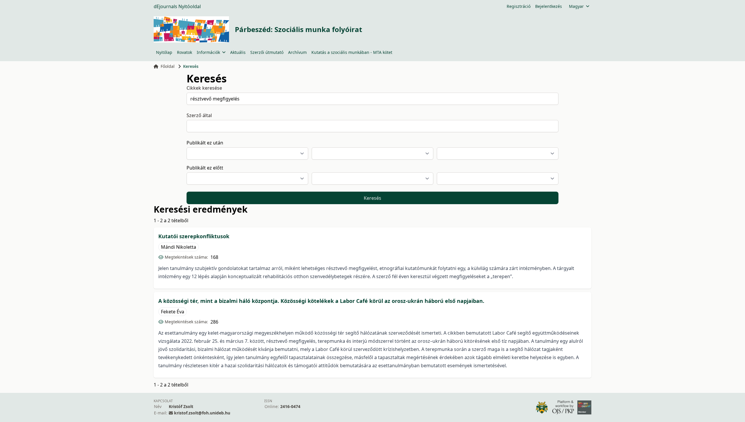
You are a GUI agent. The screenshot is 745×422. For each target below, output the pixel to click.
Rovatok (184, 52)
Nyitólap (164, 52)
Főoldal (168, 66)
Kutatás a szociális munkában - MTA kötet (351, 52)
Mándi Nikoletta (178, 247)
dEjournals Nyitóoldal (177, 6)
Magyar (576, 6)
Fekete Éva (172, 311)
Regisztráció (519, 6)
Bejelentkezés (548, 6)
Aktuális (238, 52)
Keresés (372, 198)
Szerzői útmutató (266, 52)
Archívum (297, 52)
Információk (208, 52)
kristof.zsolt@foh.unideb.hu (202, 413)
